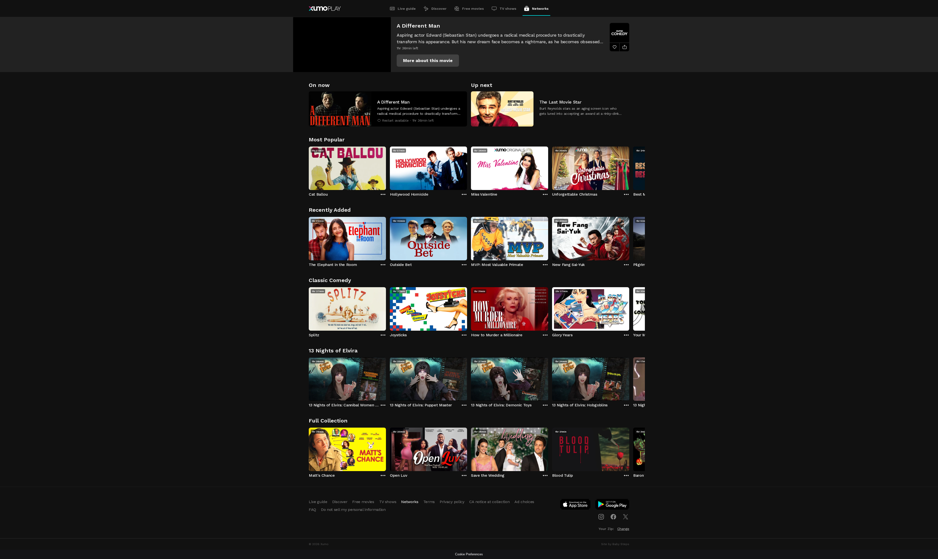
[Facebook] (613, 516)
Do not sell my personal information (353, 509)
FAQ (312, 509)
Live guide (407, 9)
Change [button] (623, 529)
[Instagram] (601, 516)
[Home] (325, 8)
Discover (439, 9)
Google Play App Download (612, 505)
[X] (625, 516)
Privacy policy (452, 501)
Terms (429, 501)
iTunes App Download (575, 505)
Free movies (473, 9)
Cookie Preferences (469, 554)
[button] (428, 60)
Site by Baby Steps (615, 544)
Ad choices (524, 501)
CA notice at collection (489, 501)
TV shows (508, 9)
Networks (540, 9)
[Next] (629, 167)
